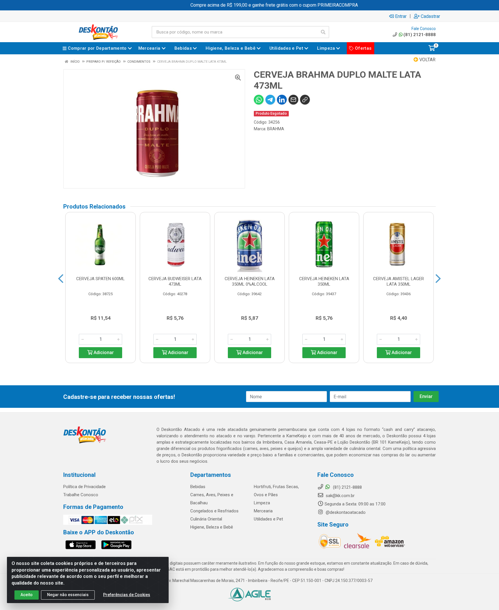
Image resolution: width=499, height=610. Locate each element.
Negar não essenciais (68, 594)
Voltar (426, 59)
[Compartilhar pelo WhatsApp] (259, 100)
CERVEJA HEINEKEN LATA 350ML (324, 281)
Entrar (401, 16)
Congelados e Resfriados (214, 511)
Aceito (27, 594)
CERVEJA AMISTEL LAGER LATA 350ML (398, 281)
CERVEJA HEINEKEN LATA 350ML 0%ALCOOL (250, 281)
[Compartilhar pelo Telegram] (270, 100)
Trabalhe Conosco (80, 494)
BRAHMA (275, 129)
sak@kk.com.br (340, 495)
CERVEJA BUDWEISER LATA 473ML (175, 281)
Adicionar (103, 352)
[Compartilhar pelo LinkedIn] (282, 100)
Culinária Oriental (206, 519)
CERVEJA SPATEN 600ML (100, 278)
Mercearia (263, 511)
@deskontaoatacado (345, 512)
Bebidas (197, 486)
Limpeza (262, 502)
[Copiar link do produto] (305, 100)
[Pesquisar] (323, 32)
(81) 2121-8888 (419, 34)
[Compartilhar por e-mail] (293, 100)
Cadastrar (430, 16)
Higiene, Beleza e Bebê (211, 527)
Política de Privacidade (84, 486)
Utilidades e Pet (268, 519)
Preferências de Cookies (126, 594)
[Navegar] (60, 278)
